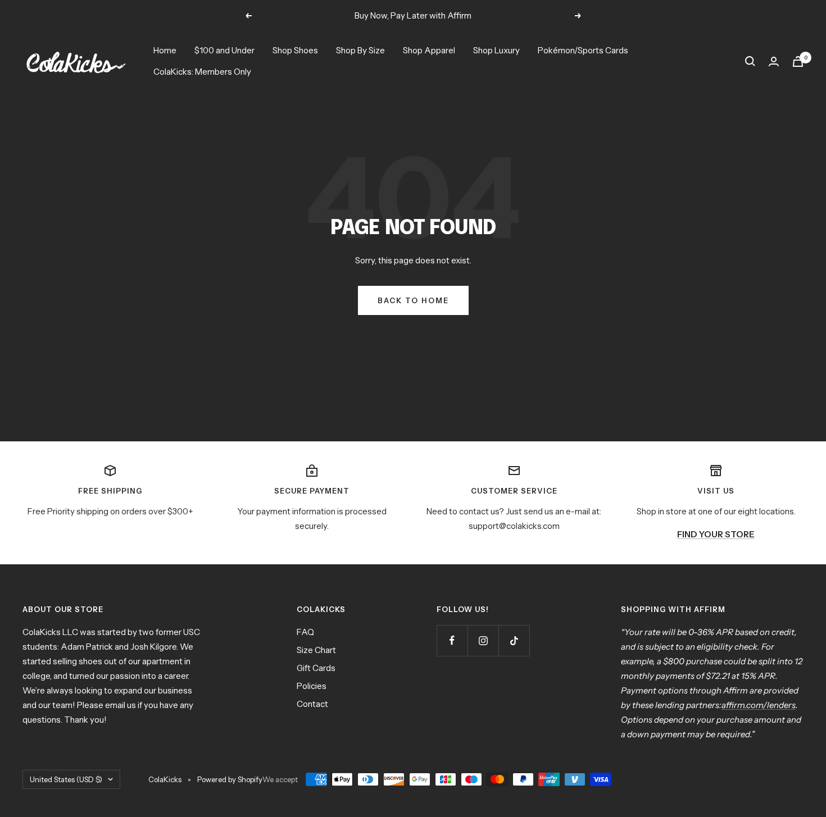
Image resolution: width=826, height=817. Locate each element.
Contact (312, 704)
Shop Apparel (429, 50)
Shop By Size (360, 50)
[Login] (774, 61)
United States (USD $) (66, 779)
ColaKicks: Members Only (202, 71)
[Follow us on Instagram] (483, 640)
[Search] (750, 61)
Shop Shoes (295, 50)
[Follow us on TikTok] (513, 640)
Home (164, 50)
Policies (311, 686)
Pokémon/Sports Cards (583, 50)
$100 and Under (224, 50)
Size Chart (316, 650)
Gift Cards (316, 668)
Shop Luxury (496, 50)
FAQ (305, 632)
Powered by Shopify (229, 779)
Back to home (413, 300)
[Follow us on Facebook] (452, 640)
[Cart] (798, 61)
